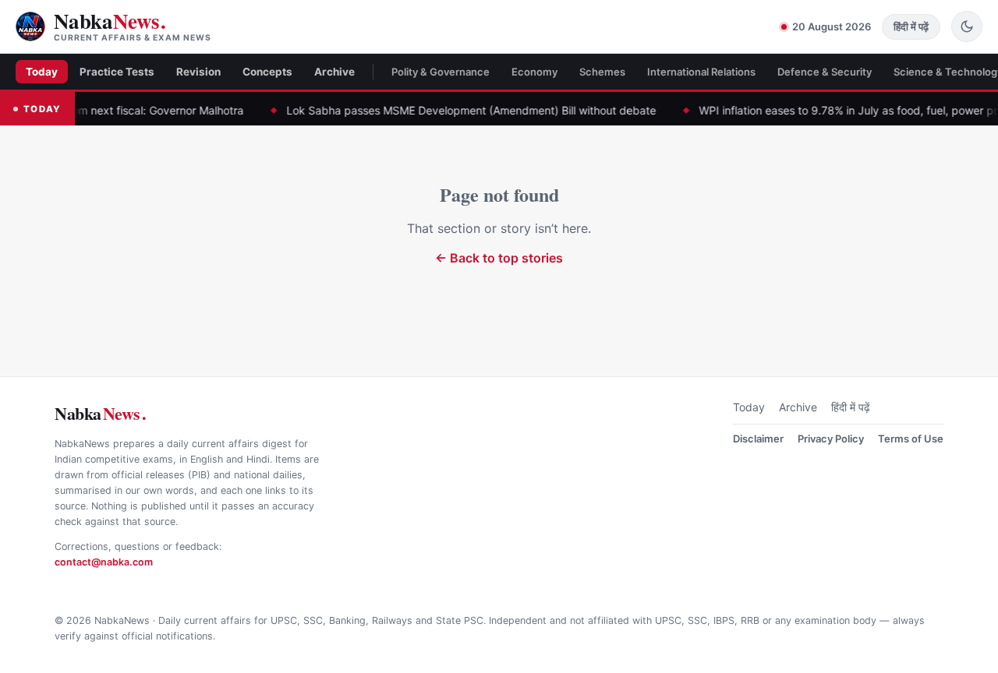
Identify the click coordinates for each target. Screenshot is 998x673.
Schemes (602, 71)
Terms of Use (910, 438)
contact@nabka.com (104, 562)
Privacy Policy (831, 438)
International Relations (701, 71)
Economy (534, 71)
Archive (334, 71)
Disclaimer (758, 438)
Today (42, 71)
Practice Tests (117, 71)
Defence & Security (824, 71)
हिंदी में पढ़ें (850, 407)
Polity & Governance (440, 71)
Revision (198, 71)
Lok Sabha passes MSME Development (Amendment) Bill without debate (453, 110)
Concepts (267, 71)
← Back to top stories (499, 258)
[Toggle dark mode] (966, 26)
